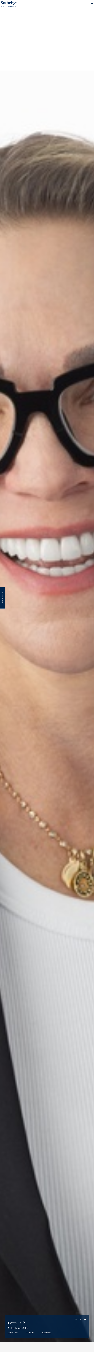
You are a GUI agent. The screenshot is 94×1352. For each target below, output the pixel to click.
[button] (92, 4)
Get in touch (2, 597)
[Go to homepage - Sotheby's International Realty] (9, 4)
